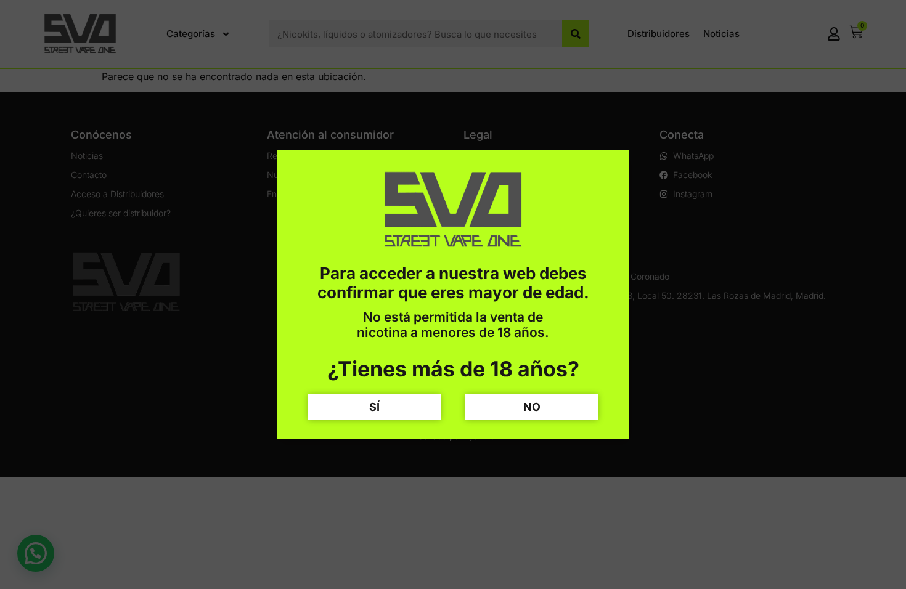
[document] (453, 294)
